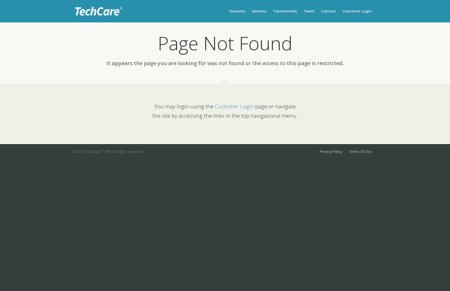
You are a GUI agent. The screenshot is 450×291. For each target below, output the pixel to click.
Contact (328, 11)
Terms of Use (360, 151)
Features (237, 11)
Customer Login (357, 11)
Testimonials (285, 11)
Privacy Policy (331, 151)
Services (259, 11)
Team (309, 11)
